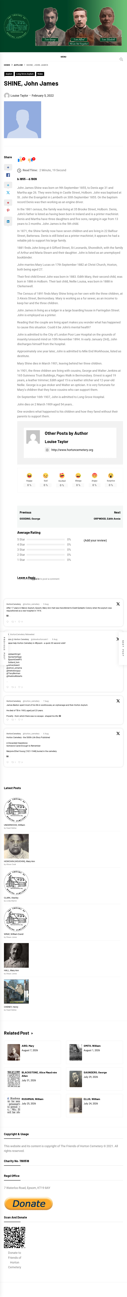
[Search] (121, 59)
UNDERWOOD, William (14, 825)
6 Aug (46, 734)
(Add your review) (95, 540)
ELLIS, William (92, 1098)
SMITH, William (92, 1045)
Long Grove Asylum (25, 74)
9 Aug (46, 604)
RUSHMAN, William (32, 1098)
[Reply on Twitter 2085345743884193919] (8, 762)
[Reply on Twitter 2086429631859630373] (8, 622)
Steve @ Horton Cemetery (17, 639)
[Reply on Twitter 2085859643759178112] (8, 720)
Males (40, 74)
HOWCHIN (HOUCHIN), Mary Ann (19, 861)
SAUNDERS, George (95, 1072)
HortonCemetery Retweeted (22, 634)
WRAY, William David (13, 934)
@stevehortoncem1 (39, 639)
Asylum (9, 74)
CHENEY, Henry (11, 1007)
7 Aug (46, 701)
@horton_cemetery (31, 604)
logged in (35, 579)
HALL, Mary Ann (11, 970)
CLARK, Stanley (11, 898)
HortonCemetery (13, 604)
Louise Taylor (19, 95)
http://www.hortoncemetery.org (72, 450)
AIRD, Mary (28, 1045)
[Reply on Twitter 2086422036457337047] (8, 687)
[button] (63, 57)
